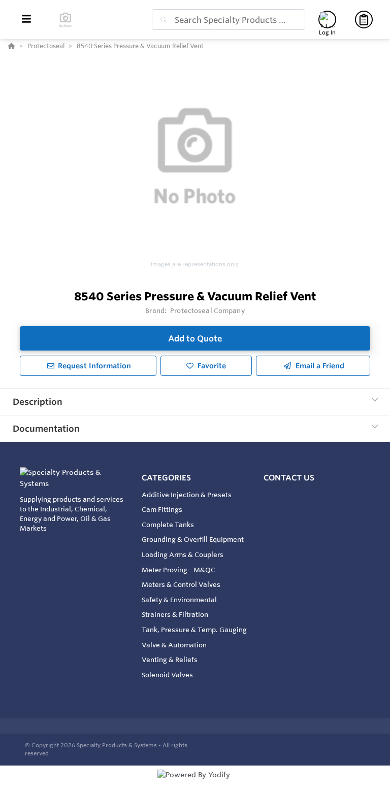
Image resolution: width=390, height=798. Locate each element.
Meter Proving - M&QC (178, 570)
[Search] (161, 20)
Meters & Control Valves (181, 584)
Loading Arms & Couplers (182, 554)
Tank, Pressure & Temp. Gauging (194, 630)
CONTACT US (289, 477)
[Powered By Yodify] (195, 784)
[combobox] (228, 19)
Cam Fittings (162, 509)
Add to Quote (195, 338)
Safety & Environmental (179, 600)
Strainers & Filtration (175, 614)
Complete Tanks (168, 525)
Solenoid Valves (167, 675)
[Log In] (327, 19)
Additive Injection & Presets (187, 495)
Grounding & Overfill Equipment (193, 539)
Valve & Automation (174, 645)
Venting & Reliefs (170, 659)
